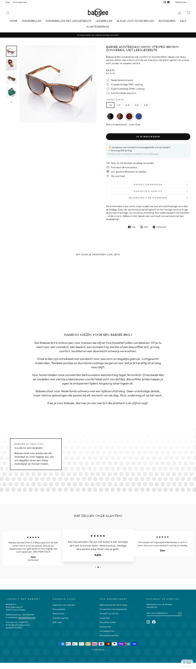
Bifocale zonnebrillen (109, 635)
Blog (8, 2)
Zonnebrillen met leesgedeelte (68, 21)
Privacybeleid (59, 609)
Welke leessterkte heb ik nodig (113, 605)
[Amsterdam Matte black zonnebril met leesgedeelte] (110, 116)
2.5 (136, 105)
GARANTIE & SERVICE (148, 191)
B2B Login (57, 622)
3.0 (146, 105)
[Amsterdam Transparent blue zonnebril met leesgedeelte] (138, 116)
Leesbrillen (104, 21)
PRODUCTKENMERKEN (148, 184)
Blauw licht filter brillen (135, 21)
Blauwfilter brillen (108, 622)
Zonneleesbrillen (107, 631)
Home (14, 21)
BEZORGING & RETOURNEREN (148, 198)
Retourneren (58, 613)
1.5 (118, 105)
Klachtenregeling (60, 618)
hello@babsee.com (26, 617)
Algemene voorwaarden (64, 605)
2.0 (127, 105)
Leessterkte (115, 99)
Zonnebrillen (31, 21)
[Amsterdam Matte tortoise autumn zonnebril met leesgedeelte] (120, 116)
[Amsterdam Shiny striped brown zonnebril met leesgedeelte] (129, 116)
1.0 (110, 105)
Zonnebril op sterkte (109, 613)
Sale (183, 21)
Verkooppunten (20, 2)
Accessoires (166, 21)
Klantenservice (98, 26)
